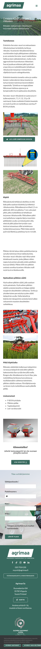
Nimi (7, 504)
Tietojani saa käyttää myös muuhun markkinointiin (20, 527)
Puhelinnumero (11, 491)
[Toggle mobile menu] (37, 6)
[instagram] (20, 562)
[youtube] (24, 562)
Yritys (7, 514)
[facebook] (12, 562)
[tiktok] (16, 562)
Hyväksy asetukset (12, 645)
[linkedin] (28, 562)
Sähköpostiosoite (12, 482)
